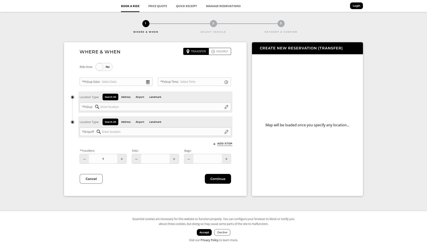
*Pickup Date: (91, 82)
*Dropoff (88, 132)
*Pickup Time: (169, 82)
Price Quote (157, 6)
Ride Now (86, 67)
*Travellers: (87, 151)
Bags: (187, 151)
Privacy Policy (210, 240)
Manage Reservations (223, 6)
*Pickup (87, 107)
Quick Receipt (186, 6)
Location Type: (89, 97)
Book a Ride (130, 6)
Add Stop (224, 143)
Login (356, 5)
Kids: (135, 151)
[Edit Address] (226, 107)
